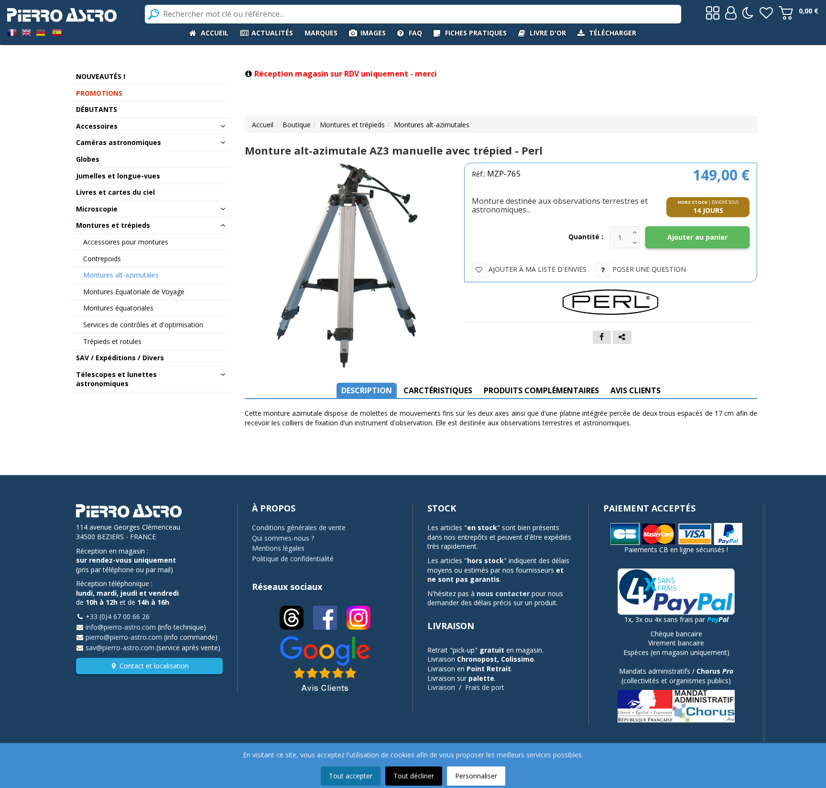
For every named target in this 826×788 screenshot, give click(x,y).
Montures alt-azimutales (431, 124)
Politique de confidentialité (293, 558)
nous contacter (503, 593)
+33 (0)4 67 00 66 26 (118, 616)
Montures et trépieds (352, 124)
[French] (12, 31)
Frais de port (484, 687)
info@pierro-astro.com (121, 627)
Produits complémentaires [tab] (541, 390)
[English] (26, 31)
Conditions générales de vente (299, 527)
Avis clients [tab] (635, 390)
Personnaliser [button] (476, 775)
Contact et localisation (154, 665)
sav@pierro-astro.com (120, 647)
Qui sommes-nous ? (283, 538)
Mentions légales (278, 548)
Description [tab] (366, 390)
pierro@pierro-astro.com (124, 637)
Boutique (297, 124)
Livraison (441, 687)
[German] (40, 31)
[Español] (57, 31)
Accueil (262, 124)
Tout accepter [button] (350, 775)
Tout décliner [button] (413, 775)
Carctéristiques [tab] (437, 390)
